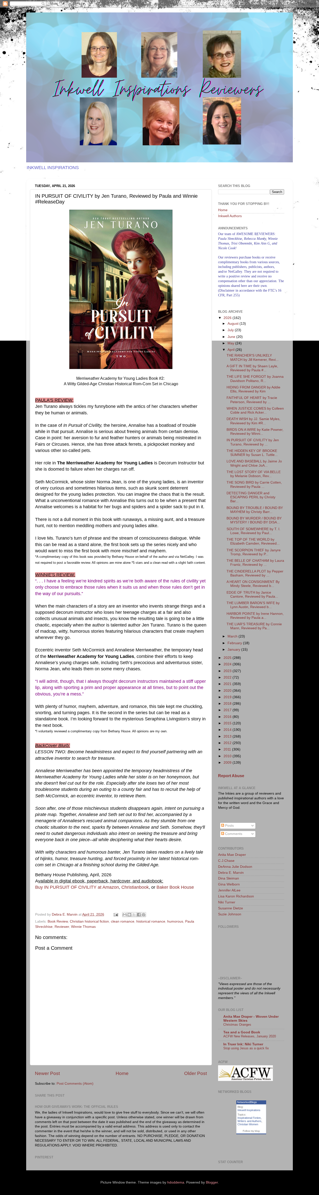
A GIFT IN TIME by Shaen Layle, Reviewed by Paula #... (252, 368)
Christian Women (248, 1124)
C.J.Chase (226, 861)
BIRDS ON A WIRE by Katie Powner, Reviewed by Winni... (255, 432)
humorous (175, 921)
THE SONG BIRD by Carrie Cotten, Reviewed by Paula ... (254, 484)
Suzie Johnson (229, 914)
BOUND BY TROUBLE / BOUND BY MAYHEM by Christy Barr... (255, 510)
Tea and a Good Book (241, 1032)
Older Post (195, 1073)
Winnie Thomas (83, 927)
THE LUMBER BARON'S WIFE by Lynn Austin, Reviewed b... (253, 605)
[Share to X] (134, 914)
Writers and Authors (249, 1121)
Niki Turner (226, 902)
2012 (228, 743)
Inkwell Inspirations (249, 1110)
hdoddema (175, 1182)
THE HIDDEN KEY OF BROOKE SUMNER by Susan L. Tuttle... (252, 453)
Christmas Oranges (237, 1024)
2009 (228, 762)
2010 (228, 756)
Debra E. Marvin (231, 873)
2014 (228, 730)
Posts (229, 825)
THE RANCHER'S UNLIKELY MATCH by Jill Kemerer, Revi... (253, 357)
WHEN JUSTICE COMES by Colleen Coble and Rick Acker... (255, 410)
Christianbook (135, 887)
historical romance (150, 921)
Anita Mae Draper (232, 855)
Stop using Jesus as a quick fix (246, 1048)
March (233, 636)
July (231, 330)
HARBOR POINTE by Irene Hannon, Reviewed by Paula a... (255, 616)
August (233, 323)
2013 (228, 736)
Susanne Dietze (230, 908)
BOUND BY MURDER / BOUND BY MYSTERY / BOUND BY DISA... (254, 520)
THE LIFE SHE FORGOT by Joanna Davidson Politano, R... (255, 378)
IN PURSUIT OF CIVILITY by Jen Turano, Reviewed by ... (253, 442)
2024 (228, 664)
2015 (228, 723)
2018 (228, 703)
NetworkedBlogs (247, 1102)
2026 (228, 318)
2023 (228, 671)
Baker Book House (175, 887)
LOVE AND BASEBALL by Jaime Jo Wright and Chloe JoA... (254, 463)
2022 (228, 677)
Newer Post (47, 1073)
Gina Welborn (229, 884)
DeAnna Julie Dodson (235, 867)
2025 (228, 658)
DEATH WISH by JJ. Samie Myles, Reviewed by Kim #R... (253, 421)
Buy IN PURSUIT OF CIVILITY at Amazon (77, 887)
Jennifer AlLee (229, 890)
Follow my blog (251, 1131)
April (232, 350)
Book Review (58, 921)
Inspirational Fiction (249, 1117)
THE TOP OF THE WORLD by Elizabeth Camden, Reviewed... (253, 541)
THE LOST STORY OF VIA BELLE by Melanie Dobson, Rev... (254, 474)
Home (122, 1073)
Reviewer (62, 927)
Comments (233, 834)
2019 (228, 697)
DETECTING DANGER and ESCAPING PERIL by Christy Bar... (251, 497)
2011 (228, 749)
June (232, 337)
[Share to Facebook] (138, 914)
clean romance (122, 921)
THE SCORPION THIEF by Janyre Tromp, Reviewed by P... (254, 552)
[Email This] (124, 914)
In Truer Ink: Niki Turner (243, 1044)
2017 (228, 710)
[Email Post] (115, 914)
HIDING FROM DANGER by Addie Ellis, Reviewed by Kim (253, 389)
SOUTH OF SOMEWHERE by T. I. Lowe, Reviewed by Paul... (253, 531)
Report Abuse (231, 776)
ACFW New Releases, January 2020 (249, 1036)
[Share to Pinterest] (143, 914)
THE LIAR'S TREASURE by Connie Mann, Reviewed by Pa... (254, 626)
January (234, 649)
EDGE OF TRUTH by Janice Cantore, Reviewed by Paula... (252, 594)
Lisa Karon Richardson (236, 896)
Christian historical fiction (89, 921)
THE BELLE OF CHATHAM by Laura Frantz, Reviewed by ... (255, 562)
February (235, 643)
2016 (228, 717)
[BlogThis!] (129, 914)
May (231, 343)
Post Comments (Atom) (75, 1083)
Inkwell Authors (230, 216)
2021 (228, 684)
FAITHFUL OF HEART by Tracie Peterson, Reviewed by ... (252, 400)
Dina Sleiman (228, 878)
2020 (228, 690)
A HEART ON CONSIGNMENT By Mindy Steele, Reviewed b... (253, 584)
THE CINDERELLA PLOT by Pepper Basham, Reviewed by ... (255, 573)
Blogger (212, 1182)
